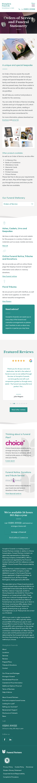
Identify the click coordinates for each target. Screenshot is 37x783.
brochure (5, 120)
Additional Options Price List (12, 686)
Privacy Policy (8, 767)
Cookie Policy (19, 767)
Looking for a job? (8, 703)
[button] (10, 403)
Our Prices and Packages (11, 673)
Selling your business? (10, 707)
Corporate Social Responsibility (14, 773)
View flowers (6, 301)
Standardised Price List (10, 679)
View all (5, 246)
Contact (5, 668)
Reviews (5, 659)
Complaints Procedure (10, 777)
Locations (5, 652)
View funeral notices (9, 276)
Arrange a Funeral (18, 532)
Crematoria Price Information (12, 683)
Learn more (10, 461)
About (4, 649)
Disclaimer (29, 767)
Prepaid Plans (7, 662)
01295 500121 (29, 9)
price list (16, 120)
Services (5, 655)
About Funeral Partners (10, 697)
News (4, 716)
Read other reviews (18, 409)
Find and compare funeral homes (13, 700)
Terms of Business (8, 689)
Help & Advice (7, 692)
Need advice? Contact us (18, 537)
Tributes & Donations (9, 665)
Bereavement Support (9, 710)
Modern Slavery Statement (12, 770)
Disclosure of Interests (10, 713)
